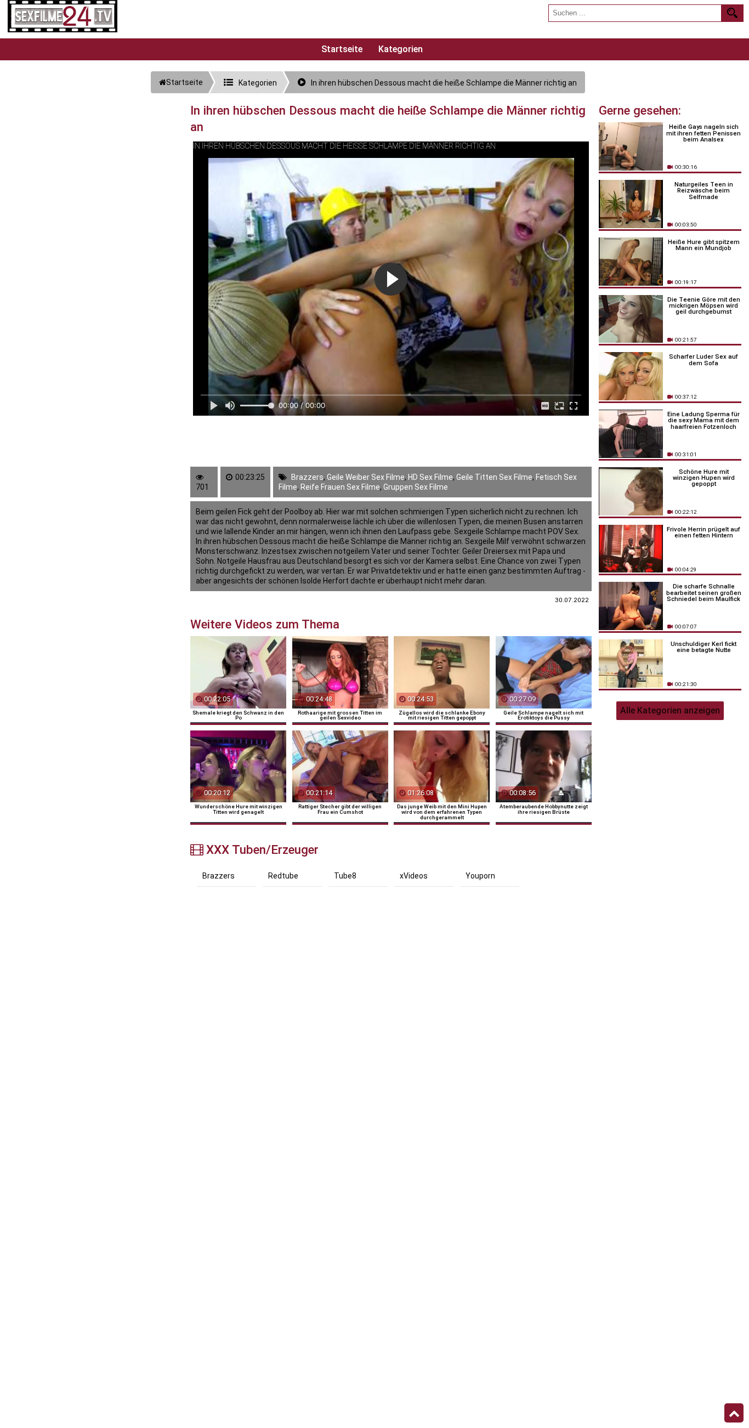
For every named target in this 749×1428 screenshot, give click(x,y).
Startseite (341, 49)
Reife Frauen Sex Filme (340, 487)
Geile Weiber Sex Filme (366, 477)
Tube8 (345, 875)
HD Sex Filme (430, 477)
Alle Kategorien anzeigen (670, 710)
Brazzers (307, 477)
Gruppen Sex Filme (415, 487)
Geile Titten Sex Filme (494, 477)
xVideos (414, 875)
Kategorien (400, 49)
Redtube (283, 875)
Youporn (480, 875)
